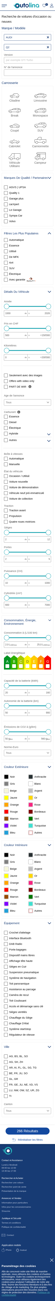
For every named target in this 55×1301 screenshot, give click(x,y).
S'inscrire (6, 1211)
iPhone (8, 1250)
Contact (10, 1235)
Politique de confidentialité (14, 1227)
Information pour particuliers (15, 1202)
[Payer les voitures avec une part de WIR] (30, 386)
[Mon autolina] (51, 6)
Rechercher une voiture (12, 1182)
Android (23, 1250)
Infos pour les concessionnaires (16, 1207)
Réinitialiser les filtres (30, 1139)
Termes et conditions (11, 1223)
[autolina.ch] (26, 5)
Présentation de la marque (14, 1191)
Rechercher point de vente (14, 1187)
